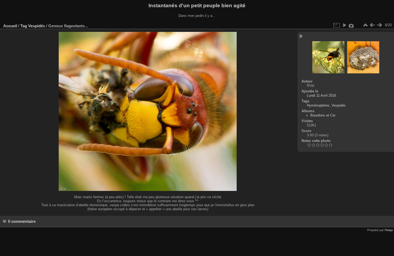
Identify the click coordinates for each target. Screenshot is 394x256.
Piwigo (389, 230)
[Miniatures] (365, 25)
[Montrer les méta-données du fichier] (351, 25)
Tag (23, 26)
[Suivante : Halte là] (379, 25)
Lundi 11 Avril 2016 (321, 95)
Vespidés (36, 26)
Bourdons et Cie (322, 115)
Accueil (10, 26)
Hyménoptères (318, 105)
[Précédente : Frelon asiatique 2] (372, 25)
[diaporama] (344, 25)
